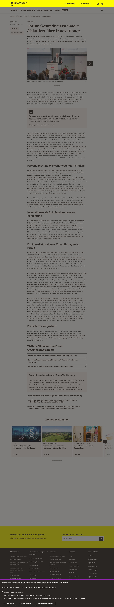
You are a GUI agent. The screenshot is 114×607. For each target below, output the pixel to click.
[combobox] (85, 4)
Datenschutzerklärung (48, 587)
